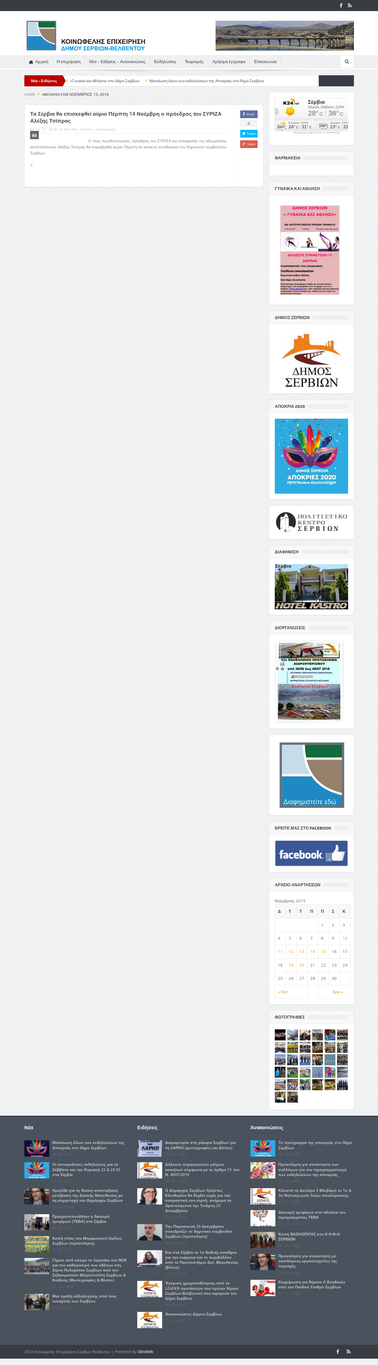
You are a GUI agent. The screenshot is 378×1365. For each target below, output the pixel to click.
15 (323, 951)
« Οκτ (283, 991)
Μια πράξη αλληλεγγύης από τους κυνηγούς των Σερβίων (84, 1298)
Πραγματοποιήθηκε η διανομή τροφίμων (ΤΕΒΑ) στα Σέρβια (81, 1219)
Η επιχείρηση (69, 61)
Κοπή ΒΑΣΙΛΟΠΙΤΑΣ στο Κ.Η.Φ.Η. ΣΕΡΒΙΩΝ (309, 1236)
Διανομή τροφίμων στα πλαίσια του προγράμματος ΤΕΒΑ (312, 1214)
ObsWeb (145, 1351)
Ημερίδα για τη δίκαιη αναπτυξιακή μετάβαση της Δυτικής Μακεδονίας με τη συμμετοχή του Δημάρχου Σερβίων (87, 1195)
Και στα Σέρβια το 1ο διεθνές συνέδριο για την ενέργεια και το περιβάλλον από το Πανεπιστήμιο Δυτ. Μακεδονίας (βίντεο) (202, 1260)
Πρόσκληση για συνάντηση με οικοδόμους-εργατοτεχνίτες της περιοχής (307, 1260)
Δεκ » (338, 991)
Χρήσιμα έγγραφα (228, 61)
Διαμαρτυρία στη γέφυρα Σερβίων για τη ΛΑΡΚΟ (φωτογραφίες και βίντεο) (200, 1145)
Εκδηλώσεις (165, 61)
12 (291, 951)
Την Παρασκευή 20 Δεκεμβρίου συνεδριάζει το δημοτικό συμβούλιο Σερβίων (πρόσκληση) (198, 1231)
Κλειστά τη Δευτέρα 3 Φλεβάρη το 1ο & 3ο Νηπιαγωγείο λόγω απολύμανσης (314, 1193)
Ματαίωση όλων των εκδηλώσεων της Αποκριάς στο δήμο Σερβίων (206, 81)
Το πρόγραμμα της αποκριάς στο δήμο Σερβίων (315, 1145)
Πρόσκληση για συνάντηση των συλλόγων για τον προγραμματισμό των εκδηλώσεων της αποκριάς (312, 1169)
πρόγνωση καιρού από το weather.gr (316, 132)
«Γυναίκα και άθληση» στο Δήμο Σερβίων (104, 81)
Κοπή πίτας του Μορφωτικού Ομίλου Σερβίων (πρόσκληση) (87, 1241)
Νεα (67, 129)
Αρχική (41, 61)
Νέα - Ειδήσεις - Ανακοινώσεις (93, 129)
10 (345, 938)
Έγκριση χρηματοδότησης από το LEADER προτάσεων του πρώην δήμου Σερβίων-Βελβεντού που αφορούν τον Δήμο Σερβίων (201, 1290)
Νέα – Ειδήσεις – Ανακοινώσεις (117, 61)
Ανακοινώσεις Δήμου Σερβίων (193, 1314)
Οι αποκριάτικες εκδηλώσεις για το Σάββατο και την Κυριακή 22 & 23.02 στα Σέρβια (86, 1169)
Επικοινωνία (265, 61)
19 (291, 965)
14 (312, 951)
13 (301, 951)
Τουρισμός (194, 61)
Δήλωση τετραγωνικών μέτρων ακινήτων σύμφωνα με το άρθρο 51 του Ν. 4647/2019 (202, 1169)
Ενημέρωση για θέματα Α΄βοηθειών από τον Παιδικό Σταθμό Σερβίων (311, 1284)
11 (280, 951)
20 (301, 965)
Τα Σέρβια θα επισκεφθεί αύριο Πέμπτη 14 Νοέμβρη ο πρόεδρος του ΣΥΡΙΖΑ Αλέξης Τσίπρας (126, 117)
